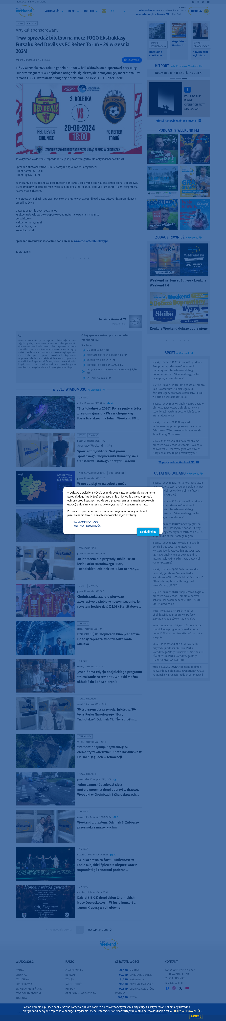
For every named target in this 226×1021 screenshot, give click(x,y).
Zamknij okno (148, 531)
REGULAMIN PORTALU (85, 521)
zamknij (196, 1016)
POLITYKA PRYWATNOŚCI (87, 525)
